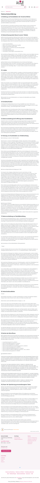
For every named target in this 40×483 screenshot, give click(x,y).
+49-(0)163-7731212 (5, 441)
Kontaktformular (4, 447)
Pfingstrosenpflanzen (18, 439)
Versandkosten (19, 477)
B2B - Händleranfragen (11, 473)
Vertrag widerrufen (6, 450)
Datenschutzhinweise (21, 473)
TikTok (2, 460)
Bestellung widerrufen (32, 440)
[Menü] (2, 7)
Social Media (3, 455)
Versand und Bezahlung (32, 437)
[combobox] (15, 7)
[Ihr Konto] (32, 7)
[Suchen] (25, 7)
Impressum (30, 443)
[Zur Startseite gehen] (20, 3)
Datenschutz (30, 442)
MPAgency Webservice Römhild (26, 481)
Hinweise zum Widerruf (32, 439)
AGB (32, 473)
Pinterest (2, 461)
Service (29, 436)
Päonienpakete (17, 437)
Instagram (3, 457)
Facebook (3, 458)
